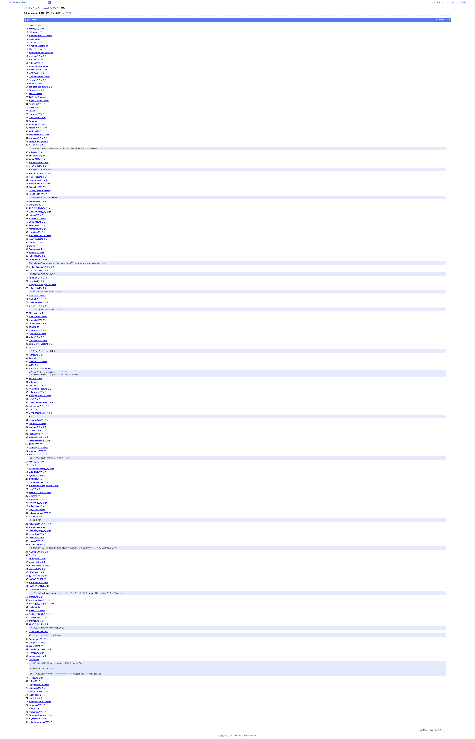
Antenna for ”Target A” (39, 259)
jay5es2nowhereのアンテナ (41, 469)
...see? (32, 111)
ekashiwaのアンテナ (38, 70)
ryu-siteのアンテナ (37, 232)
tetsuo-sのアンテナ (37, 330)
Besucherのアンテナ (38, 639)
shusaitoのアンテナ (38, 320)
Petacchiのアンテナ (38, 187)
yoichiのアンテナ (36, 337)
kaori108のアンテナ (38, 124)
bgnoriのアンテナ (37, 646)
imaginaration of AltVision (41, 53)
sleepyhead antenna (38, 66)
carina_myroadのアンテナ (41, 344)
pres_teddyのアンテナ (39, 135)
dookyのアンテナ (37, 156)
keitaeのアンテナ (36, 253)
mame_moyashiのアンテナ (41, 402)
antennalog (34, 708)
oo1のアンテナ (35, 399)
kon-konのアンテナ (38, 427)
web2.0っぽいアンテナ (39, 194)
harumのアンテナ (37, 242)
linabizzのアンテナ (37, 218)
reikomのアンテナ (37, 63)
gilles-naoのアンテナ (38, 32)
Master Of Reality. (37, 544)
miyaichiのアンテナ (38, 719)
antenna (32, 382)
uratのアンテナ (35, 698)
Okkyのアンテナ (36, 313)
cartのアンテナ (35, 489)
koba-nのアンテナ (37, 59)
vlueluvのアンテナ (37, 562)
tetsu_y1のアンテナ (38, 177)
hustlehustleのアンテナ (39, 184)
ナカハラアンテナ (37, 295)
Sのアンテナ (34, 555)
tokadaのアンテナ (37, 541)
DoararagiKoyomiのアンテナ (42, 715)
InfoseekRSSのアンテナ (40, 236)
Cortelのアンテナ (36, 90)
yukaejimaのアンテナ (38, 506)
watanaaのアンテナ (38, 656)
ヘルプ (452, 2)
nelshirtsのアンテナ (38, 362)
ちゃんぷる (34, 107)
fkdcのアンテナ (36, 681)
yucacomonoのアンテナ (40, 212)
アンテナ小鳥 (35, 205)
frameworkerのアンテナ (39, 441)
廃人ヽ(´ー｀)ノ (36, 49)
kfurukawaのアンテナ (38, 163)
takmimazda (34, 39)
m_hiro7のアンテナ (37, 80)
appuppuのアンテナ (38, 499)
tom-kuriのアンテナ (38, 201)
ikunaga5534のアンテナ (40, 702)
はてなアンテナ (30, 8)
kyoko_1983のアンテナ (39, 565)
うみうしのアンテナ (38, 288)
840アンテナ (34, 246)
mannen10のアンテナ (39, 552)
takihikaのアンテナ (37, 695)
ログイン (445, 2)
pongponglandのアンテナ (41, 87)
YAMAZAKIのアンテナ (39, 159)
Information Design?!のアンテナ (44, 486)
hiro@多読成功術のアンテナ (41, 604)
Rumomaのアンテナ (38, 705)
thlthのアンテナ (36, 355)
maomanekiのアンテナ (39, 77)
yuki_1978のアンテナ (38, 472)
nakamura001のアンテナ (40, 524)
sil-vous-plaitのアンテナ (40, 600)
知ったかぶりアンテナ (39, 624)
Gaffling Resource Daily (40, 191)
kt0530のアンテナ (37, 611)
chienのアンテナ (36, 621)
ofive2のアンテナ (36, 537)
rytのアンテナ (35, 409)
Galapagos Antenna (38, 589)
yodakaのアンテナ (37, 569)
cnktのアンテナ (36, 597)
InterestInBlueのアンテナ (40, 36)
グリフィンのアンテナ (39, 270)
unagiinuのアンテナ (38, 503)
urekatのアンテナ (37, 281)
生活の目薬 (34, 327)
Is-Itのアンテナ (35, 496)
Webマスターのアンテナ (40, 454)
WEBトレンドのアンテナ (40, 493)
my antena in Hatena (38, 46)
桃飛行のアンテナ (37, 73)
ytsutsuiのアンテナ (37, 334)
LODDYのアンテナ (37, 222)
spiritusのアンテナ (37, 688)
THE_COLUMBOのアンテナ (41, 208)
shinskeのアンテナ (37, 152)
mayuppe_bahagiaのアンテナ (42, 285)
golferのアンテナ (36, 462)
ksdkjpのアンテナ (37, 434)
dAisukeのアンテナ (38, 323)
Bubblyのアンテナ (37, 559)
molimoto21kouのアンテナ (41, 614)
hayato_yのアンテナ (38, 128)
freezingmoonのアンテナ (40, 389)
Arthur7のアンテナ (37, 358)
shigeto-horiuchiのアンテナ (41, 722)
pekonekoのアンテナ (38, 392)
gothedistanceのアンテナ (40, 482)
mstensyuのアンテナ (38, 447)
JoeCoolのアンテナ (38, 317)
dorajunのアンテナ (37, 642)
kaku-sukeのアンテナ (38, 437)
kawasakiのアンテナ (38, 138)
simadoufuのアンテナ (39, 420)
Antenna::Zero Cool (38, 278)
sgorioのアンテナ (37, 475)
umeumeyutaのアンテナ (40, 531)
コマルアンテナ (36, 42)
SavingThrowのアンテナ (40, 691)
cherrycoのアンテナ (38, 479)
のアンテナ (34, 365)
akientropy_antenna (38, 141)
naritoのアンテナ (36, 29)
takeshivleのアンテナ (38, 534)
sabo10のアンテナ (37, 225)
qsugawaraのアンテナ (39, 685)
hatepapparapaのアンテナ (41, 513)
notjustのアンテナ (37, 215)
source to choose (37, 527)
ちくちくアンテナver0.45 (40, 368)
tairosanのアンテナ (37, 56)
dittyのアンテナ (36, 25)
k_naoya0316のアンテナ (40, 396)
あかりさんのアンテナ (39, 101)
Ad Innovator (43, 8)
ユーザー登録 (435, 2)
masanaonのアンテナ (39, 302)
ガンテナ (33, 347)
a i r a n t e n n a (36, 516)
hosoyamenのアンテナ (39, 617)
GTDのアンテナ (36, 678)
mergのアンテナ (36, 145)
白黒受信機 (34, 660)
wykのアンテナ (35, 379)
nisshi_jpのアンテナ (38, 104)
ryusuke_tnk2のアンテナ (40, 649)
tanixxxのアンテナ (37, 118)
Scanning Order (36, 249)
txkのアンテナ (35, 430)
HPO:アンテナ (35, 94)
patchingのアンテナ (38, 385)
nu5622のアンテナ (37, 256)
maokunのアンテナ (37, 299)
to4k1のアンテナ (36, 653)
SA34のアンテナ (36, 83)
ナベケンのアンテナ (38, 166)
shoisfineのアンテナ (38, 341)
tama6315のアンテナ (38, 239)
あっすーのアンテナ (38, 576)
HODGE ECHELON (38, 579)
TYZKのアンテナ (36, 444)
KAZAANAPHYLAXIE (39, 586)
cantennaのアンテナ (38, 180)
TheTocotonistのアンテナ (40, 173)
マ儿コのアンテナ (37, 510)
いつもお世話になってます (41, 413)
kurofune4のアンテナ (38, 583)
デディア (33, 465)
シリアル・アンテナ (38, 306)
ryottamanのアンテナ (38, 712)
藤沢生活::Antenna (37, 97)
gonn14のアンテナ (37, 424)
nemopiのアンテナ (37, 229)
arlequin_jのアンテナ (38, 451)
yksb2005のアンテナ (38, 131)
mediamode (34, 607)
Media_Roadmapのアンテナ (42, 267)
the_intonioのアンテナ (39, 406)
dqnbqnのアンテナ (37, 114)
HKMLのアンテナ (37, 572)
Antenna (33, 121)
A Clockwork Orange (38, 632)
